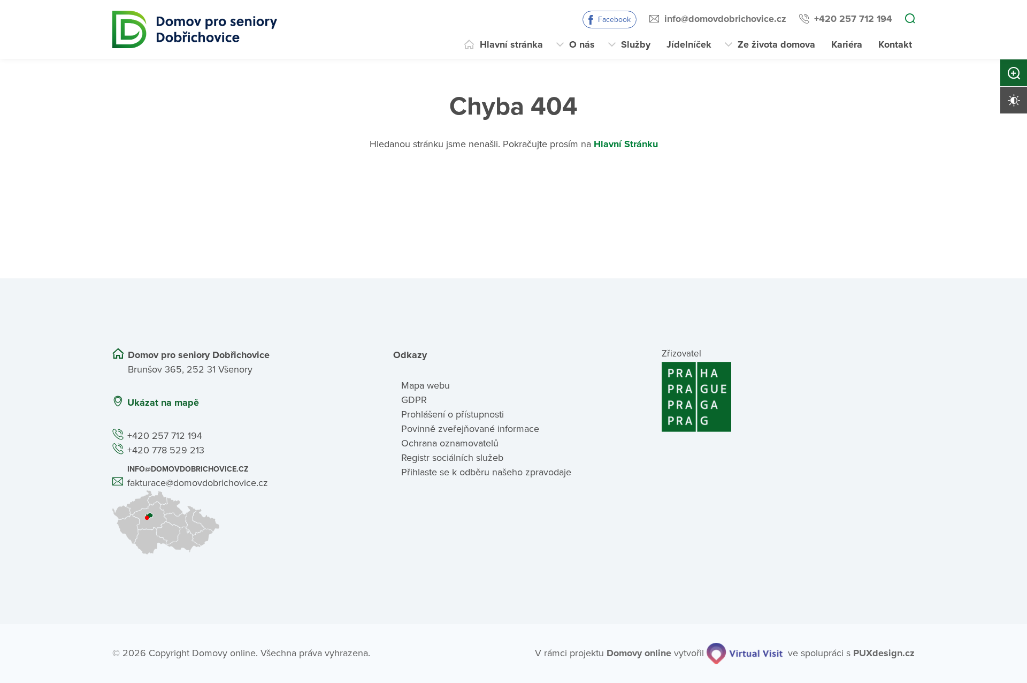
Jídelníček (688, 44)
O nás (582, 44)
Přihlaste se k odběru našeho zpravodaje (486, 472)
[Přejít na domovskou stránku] (194, 29)
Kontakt (895, 44)
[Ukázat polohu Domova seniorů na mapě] (238, 522)
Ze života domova (776, 44)
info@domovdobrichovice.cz (725, 19)
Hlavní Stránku (626, 144)
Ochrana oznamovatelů (450, 443)
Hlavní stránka (511, 44)
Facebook (614, 19)
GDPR (414, 400)
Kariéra (846, 44)
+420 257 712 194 (853, 19)
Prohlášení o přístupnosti (452, 414)
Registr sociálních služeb (452, 458)
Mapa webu (425, 385)
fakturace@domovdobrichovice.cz (197, 483)
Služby (635, 44)
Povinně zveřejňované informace (470, 429)
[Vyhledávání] (910, 19)
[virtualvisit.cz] (745, 653)
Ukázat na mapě (163, 402)
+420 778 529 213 (165, 450)
